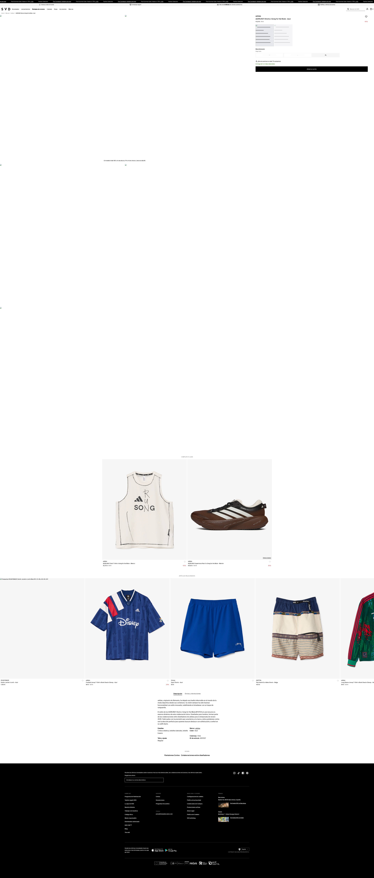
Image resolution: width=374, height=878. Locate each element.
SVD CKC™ (128, 825)
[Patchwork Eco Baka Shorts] (297, 628)
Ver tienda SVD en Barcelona (238, 803)
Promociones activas (193, 807)
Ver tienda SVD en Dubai (237, 817)
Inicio (2, 13)
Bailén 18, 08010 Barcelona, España (229, 800)
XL (326, 55)
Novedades (15, 9)
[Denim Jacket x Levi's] (42, 628)
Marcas (71, 9)
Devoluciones (160, 800)
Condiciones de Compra (194, 804)
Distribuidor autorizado (132, 821)
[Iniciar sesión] (367, 9)
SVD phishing (191, 818)
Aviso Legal (190, 811)
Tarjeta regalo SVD (130, 800)
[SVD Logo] (5, 9)
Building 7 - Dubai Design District (228, 814)
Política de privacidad (194, 800)
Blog (126, 829)
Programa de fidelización (133, 796)
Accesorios (63, 9)
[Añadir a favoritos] (366, 16)
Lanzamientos (25, 9)
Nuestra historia (130, 807)
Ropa (55, 9)
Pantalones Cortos (172, 755)
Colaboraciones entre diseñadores (195, 755)
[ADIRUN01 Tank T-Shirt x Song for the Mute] (144, 509)
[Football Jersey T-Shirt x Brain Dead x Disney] (127, 628)
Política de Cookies (193, 814)
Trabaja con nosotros (131, 811)
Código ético (129, 814)
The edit (127, 832)
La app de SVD (129, 804)
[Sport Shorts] (212, 628)
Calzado (49, 9)
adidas (12, 13)
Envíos (158, 796)
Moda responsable (130, 818)
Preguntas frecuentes (162, 804)
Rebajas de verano (38, 9)
